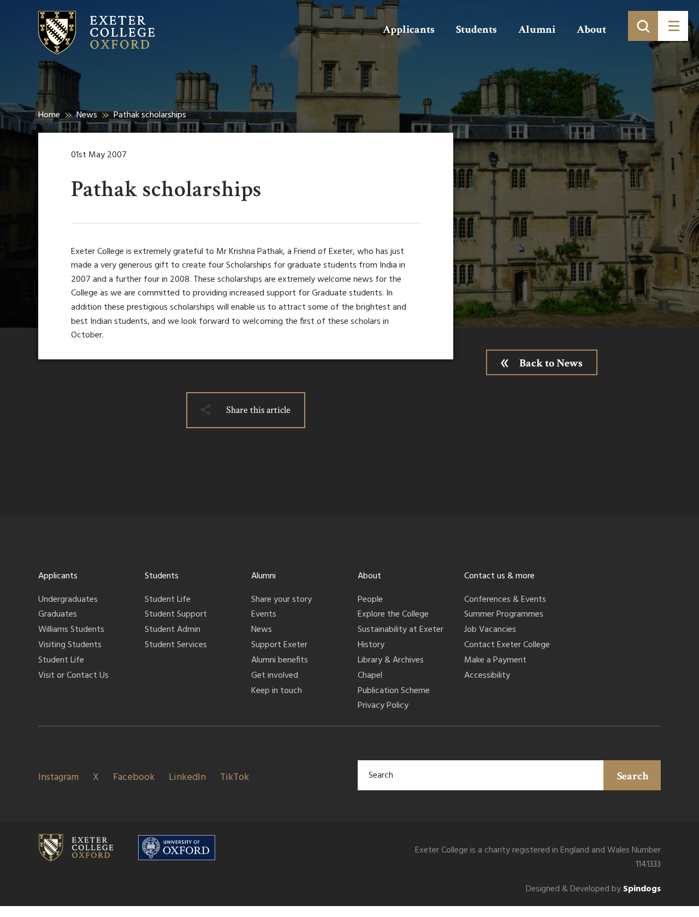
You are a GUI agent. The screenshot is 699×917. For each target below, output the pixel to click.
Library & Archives (391, 660)
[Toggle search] (643, 26)
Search (633, 776)
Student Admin (172, 630)
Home (49, 115)
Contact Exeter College (507, 645)
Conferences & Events (505, 600)
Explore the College (393, 615)
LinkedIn (187, 777)
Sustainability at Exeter (400, 630)
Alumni (536, 29)
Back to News (551, 363)
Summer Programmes (503, 615)
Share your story (281, 600)
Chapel (370, 676)
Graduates (57, 615)
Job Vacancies (490, 630)
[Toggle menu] (673, 26)
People (370, 600)
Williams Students (71, 630)
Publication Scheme (394, 691)
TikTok (234, 777)
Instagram (58, 777)
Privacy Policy (383, 706)
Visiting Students (70, 645)
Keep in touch (276, 691)
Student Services (176, 645)
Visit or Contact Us (73, 676)
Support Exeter (279, 645)
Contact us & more (499, 576)
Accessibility (487, 676)
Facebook (134, 777)
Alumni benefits (279, 660)
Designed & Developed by (593, 889)
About (591, 29)
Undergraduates (68, 600)
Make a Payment (495, 660)
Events (263, 615)
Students (476, 29)
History (371, 645)
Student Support (176, 615)
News (86, 115)
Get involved (274, 676)
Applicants (409, 29)
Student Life (61, 660)
